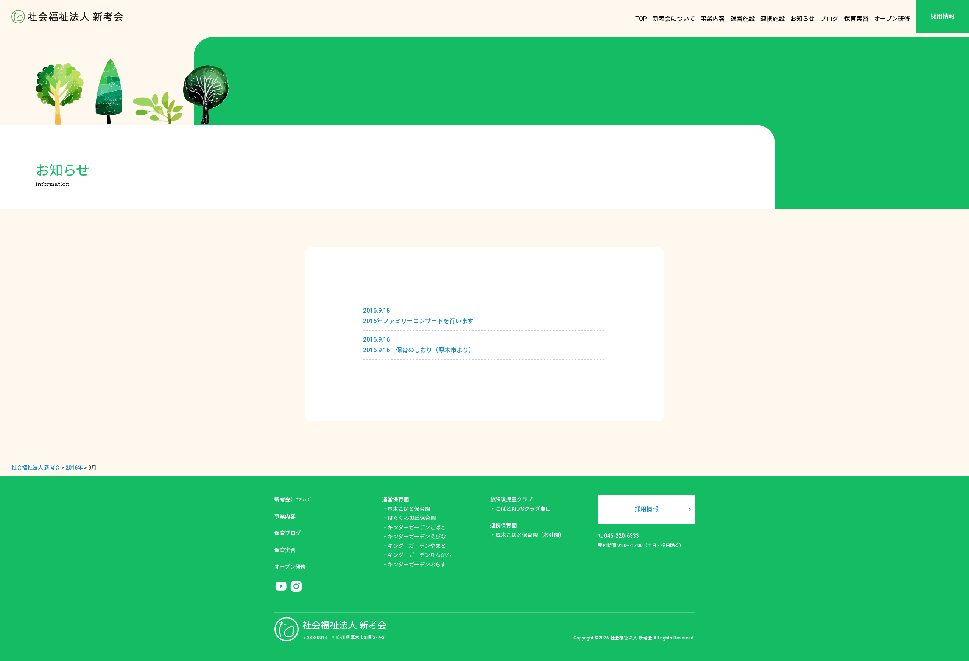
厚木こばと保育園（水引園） (529, 535)
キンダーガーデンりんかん (419, 555)
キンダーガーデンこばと (417, 527)
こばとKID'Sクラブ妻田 (523, 509)
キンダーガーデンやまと (417, 546)
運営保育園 (395, 499)
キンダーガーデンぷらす (417, 564)
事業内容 (713, 18)
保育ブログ (287, 533)
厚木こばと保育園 (409, 509)
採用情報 (942, 16)
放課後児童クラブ (511, 499)
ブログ (829, 18)
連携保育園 (503, 526)
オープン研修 (892, 18)
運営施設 (743, 18)
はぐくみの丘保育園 (412, 518)
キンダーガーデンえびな (417, 536)
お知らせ (802, 18)
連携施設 (772, 18)
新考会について (674, 18)
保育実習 (856, 18)
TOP (641, 18)
